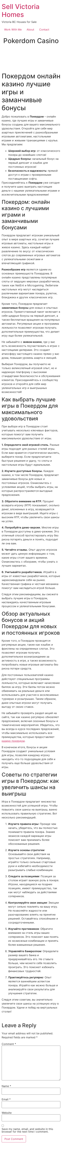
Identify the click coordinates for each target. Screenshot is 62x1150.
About (30, 29)
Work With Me (13, 29)
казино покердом (13, 741)
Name (6, 1086)
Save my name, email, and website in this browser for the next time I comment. (27, 1130)
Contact (44, 29)
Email (6, 1099)
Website (7, 1112)
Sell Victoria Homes (21, 10)
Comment (9, 1044)
